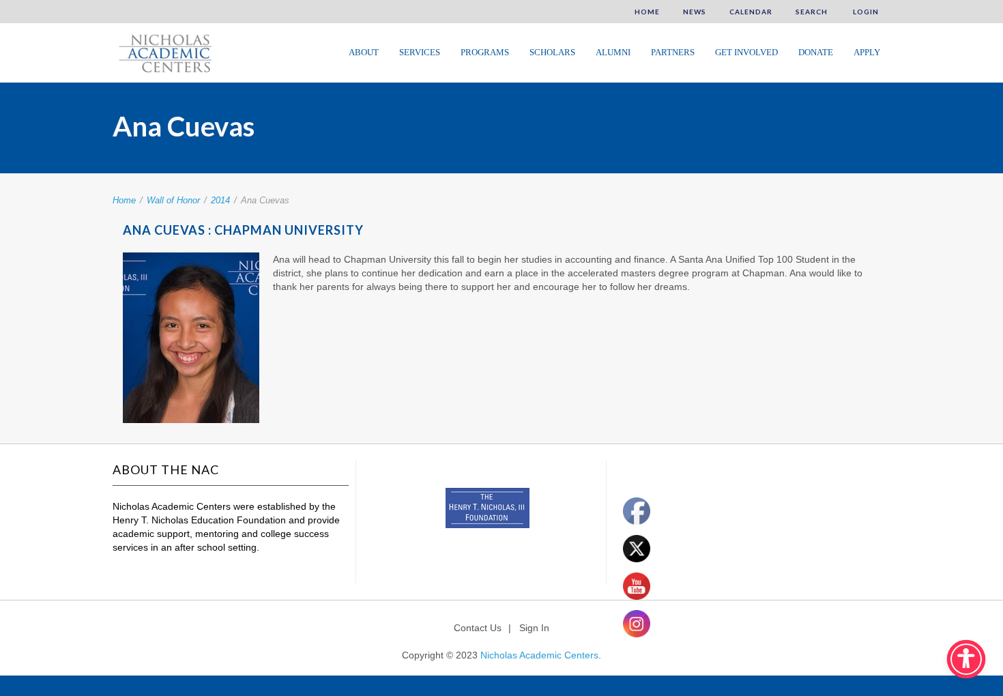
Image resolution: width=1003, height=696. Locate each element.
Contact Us (478, 627)
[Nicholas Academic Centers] (163, 52)
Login (865, 12)
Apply (867, 52)
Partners (673, 52)
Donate (815, 52)
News (694, 12)
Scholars (552, 52)
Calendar (750, 12)
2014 (220, 200)
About (364, 52)
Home (647, 12)
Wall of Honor (173, 200)
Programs (485, 52)
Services (419, 52)
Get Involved (746, 52)
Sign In (534, 627)
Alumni (613, 52)
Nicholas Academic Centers (539, 655)
